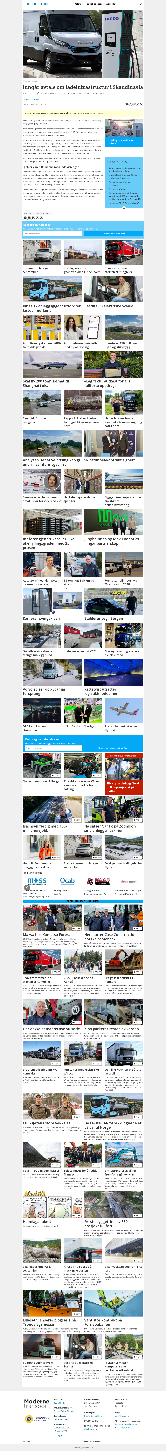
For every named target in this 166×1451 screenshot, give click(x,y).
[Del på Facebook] (127, 104)
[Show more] (124, 208)
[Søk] (140, 4)
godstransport (43, 213)
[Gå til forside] (38, 4)
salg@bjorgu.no (122, 1416)
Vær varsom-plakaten (124, 1424)
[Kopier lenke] (137, 104)
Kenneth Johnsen (61, 1419)
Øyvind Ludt (59, 1403)
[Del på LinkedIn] (130, 104)
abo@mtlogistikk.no (93, 1429)
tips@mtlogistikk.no (93, 1416)
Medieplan (58, 1435)
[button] (27, 888)
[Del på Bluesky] (141, 104)
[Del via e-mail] (134, 104)
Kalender (79, 4)
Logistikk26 (111, 4)
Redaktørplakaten (123, 1427)
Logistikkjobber (94, 4)
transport (29, 213)
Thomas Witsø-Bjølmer (64, 1411)
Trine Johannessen (62, 1427)
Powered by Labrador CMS (83, 1447)
